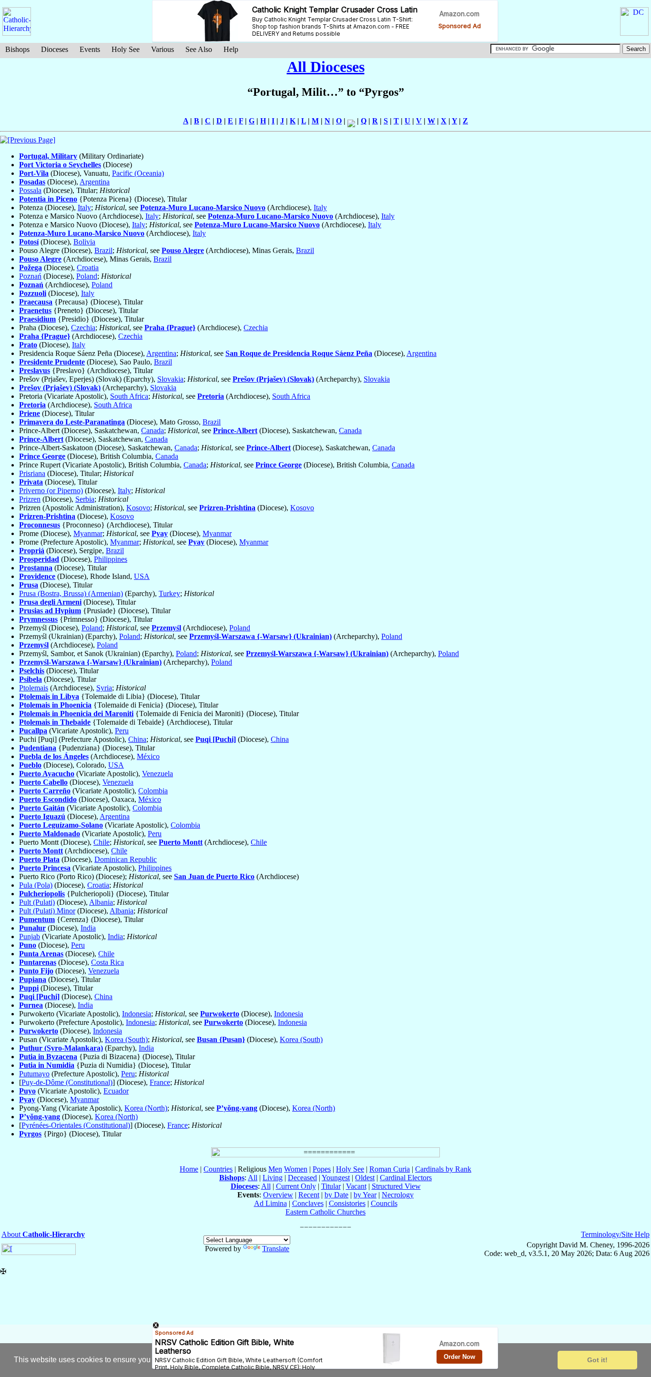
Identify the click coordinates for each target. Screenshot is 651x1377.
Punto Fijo (36, 971)
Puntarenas (37, 962)
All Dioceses (326, 66)
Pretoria (210, 396)
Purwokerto (219, 1014)
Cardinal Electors (406, 1178)
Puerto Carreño (45, 791)
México (148, 756)
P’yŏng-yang (236, 1108)
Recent (308, 1195)
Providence (37, 576)
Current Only (296, 1186)
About (43, 1234)
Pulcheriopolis (42, 894)
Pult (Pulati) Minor (47, 911)
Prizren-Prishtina (227, 508)
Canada (152, 430)
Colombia (153, 791)
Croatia (88, 267)
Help (231, 49)
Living (273, 1178)
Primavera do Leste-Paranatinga (72, 422)
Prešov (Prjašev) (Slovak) (273, 379)
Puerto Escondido (48, 799)
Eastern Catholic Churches (325, 1212)
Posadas (32, 182)
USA (142, 576)
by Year (365, 1195)
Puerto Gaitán (42, 808)
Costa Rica (107, 962)
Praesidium (37, 319)
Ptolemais (33, 688)
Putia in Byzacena (48, 1057)
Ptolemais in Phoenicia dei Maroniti (76, 713)
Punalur (32, 928)
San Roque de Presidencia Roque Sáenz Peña (298, 353)
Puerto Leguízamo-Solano (61, 825)
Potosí (29, 242)
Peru (122, 731)
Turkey (169, 593)
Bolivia (84, 242)
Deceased (302, 1178)
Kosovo (138, 508)
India (88, 928)
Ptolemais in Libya (49, 696)
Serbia (84, 499)
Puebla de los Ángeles (54, 756)
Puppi (29, 988)
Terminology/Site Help (615, 1234)
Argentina (95, 182)
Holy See (126, 49)
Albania (101, 902)
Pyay (160, 533)
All (252, 1178)
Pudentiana (37, 748)
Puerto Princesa (45, 868)
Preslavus (34, 370)
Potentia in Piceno (48, 199)
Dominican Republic (125, 859)
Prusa (28, 585)
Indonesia (136, 1014)
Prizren (30, 499)
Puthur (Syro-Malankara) (61, 1048)
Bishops (17, 49)
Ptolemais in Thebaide (55, 722)
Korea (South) (126, 1039)
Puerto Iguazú (42, 816)
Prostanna (35, 568)
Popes (322, 1169)
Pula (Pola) (35, 885)
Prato (28, 345)
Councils (384, 1203)
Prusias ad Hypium (50, 611)
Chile (101, 842)
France (160, 1082)
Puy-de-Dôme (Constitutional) (66, 1082)
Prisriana (32, 473)
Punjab (29, 936)
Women (295, 1169)
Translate (275, 1249)
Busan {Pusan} (221, 1039)
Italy (84, 207)
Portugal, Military (48, 156)
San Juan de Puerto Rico (214, 876)
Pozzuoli (32, 293)
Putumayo (34, 1074)
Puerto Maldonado (49, 834)
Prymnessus (38, 619)
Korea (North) (145, 1108)
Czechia (83, 328)
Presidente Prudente (52, 362)
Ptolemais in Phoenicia (55, 705)
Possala (30, 190)
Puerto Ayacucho (46, 774)
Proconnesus (39, 525)
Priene (29, 413)
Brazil (103, 250)
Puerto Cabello (43, 782)
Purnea (31, 1005)
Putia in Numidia (46, 1065)
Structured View (396, 1186)
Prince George (42, 456)
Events (90, 49)
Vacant (356, 1186)
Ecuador (116, 1091)
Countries (218, 1169)
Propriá (31, 551)
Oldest (365, 1178)
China (137, 739)
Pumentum (37, 919)
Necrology (398, 1195)
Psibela (30, 679)
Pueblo (30, 765)
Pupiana (32, 979)
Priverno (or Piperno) (51, 490)
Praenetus (35, 310)
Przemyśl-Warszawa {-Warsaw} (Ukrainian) (260, 636)
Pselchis (31, 671)
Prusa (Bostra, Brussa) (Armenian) (71, 593)
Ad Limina (270, 1203)
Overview (278, 1195)
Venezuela (157, 774)
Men (275, 1169)
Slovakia (170, 379)
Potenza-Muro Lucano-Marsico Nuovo (202, 207)
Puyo (27, 1091)
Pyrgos (30, 1134)
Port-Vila (34, 173)
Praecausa (35, 302)
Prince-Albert (235, 430)
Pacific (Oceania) (138, 173)
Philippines (110, 559)
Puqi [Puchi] (215, 739)
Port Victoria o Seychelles (60, 165)
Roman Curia (389, 1169)
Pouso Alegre (183, 250)
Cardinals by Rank (443, 1169)
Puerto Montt (181, 842)
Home (189, 1169)
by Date (336, 1195)
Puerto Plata (39, 859)
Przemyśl (166, 628)
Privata (31, 482)
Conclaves (308, 1203)
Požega (30, 267)
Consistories (347, 1203)
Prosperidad (39, 559)
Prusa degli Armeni (50, 602)
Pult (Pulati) (37, 902)
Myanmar (87, 533)
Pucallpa (33, 731)
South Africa (129, 396)
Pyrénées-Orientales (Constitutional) (75, 1125)
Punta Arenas (41, 954)
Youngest (336, 1178)
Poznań (30, 276)
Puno (27, 945)
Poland (86, 276)
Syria (104, 688)
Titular (331, 1186)
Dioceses (54, 49)
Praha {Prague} (169, 328)
